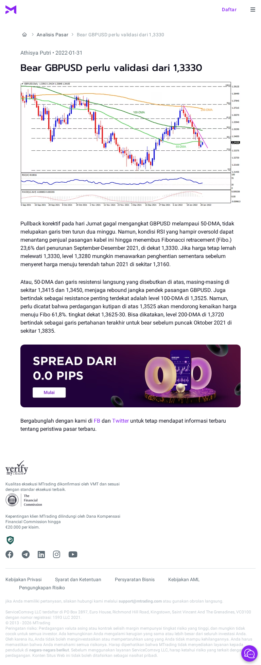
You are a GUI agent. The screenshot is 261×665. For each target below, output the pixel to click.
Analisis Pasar (53, 34)
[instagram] (56, 554)
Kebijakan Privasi (23, 579)
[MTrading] (10, 9)
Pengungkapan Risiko (42, 587)
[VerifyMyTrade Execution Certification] (16, 468)
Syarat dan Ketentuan (78, 579)
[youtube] (72, 554)
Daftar (229, 9)
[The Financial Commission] (24, 500)
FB (97, 421)
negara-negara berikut (49, 650)
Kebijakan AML (184, 579)
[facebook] (9, 554)
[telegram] (26, 554)
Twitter (120, 421)
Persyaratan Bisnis (135, 579)
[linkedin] (41, 554)
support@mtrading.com (140, 601)
